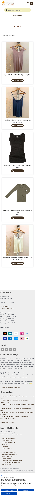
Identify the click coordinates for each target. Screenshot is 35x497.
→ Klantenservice (5, 306)
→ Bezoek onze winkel (6, 308)
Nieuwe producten (17, 15)
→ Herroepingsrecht (6, 440)
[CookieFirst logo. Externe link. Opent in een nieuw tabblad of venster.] (2, 475)
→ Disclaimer (4, 446)
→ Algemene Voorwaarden (8, 442)
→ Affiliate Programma (6, 465)
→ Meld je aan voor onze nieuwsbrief (11, 460)
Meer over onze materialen (9, 452)
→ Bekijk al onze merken (7, 422)
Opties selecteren (17, 80)
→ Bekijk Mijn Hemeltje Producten (10, 387)
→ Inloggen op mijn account (8, 454)
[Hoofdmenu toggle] (31, 3)
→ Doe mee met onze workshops (10, 462)
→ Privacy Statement (6, 448)
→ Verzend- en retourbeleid (8, 438)
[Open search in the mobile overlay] (17, 10)
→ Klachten (3, 444)
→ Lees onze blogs (5, 458)
